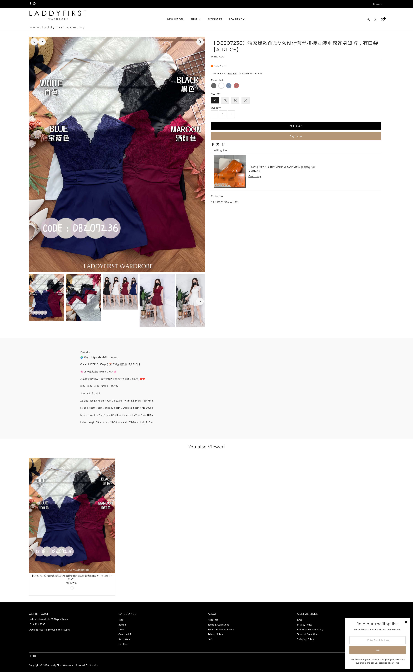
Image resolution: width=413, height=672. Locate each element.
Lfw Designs (237, 19)
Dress (121, 629)
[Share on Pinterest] (223, 145)
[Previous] (34, 41)
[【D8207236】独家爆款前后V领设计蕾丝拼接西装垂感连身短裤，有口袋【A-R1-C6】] (72, 515)
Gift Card (123, 644)
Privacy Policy (215, 634)
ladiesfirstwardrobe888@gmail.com (49, 619)
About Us (213, 619)
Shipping (232, 73)
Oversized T (124, 634)
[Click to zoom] (200, 42)
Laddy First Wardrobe (61, 665)
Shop (194, 19)
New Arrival (175, 19)
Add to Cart (296, 125)
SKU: (214, 202)
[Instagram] (34, 4)
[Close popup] (406, 622)
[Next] (42, 41)
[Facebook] (30, 4)
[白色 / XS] (72, 588)
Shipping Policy (305, 639)
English (376, 4)
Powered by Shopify (87, 665)
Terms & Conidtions (218, 624)
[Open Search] (368, 19)
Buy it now (296, 136)
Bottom (122, 624)
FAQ (210, 639)
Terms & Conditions (308, 634)
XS (215, 100)
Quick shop (254, 176)
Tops (120, 619)
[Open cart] (382, 19)
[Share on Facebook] (213, 145)
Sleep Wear (124, 639)
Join (377, 650)
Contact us (217, 196)
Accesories (215, 19)
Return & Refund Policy (221, 629)
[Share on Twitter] (218, 145)
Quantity (216, 107)
